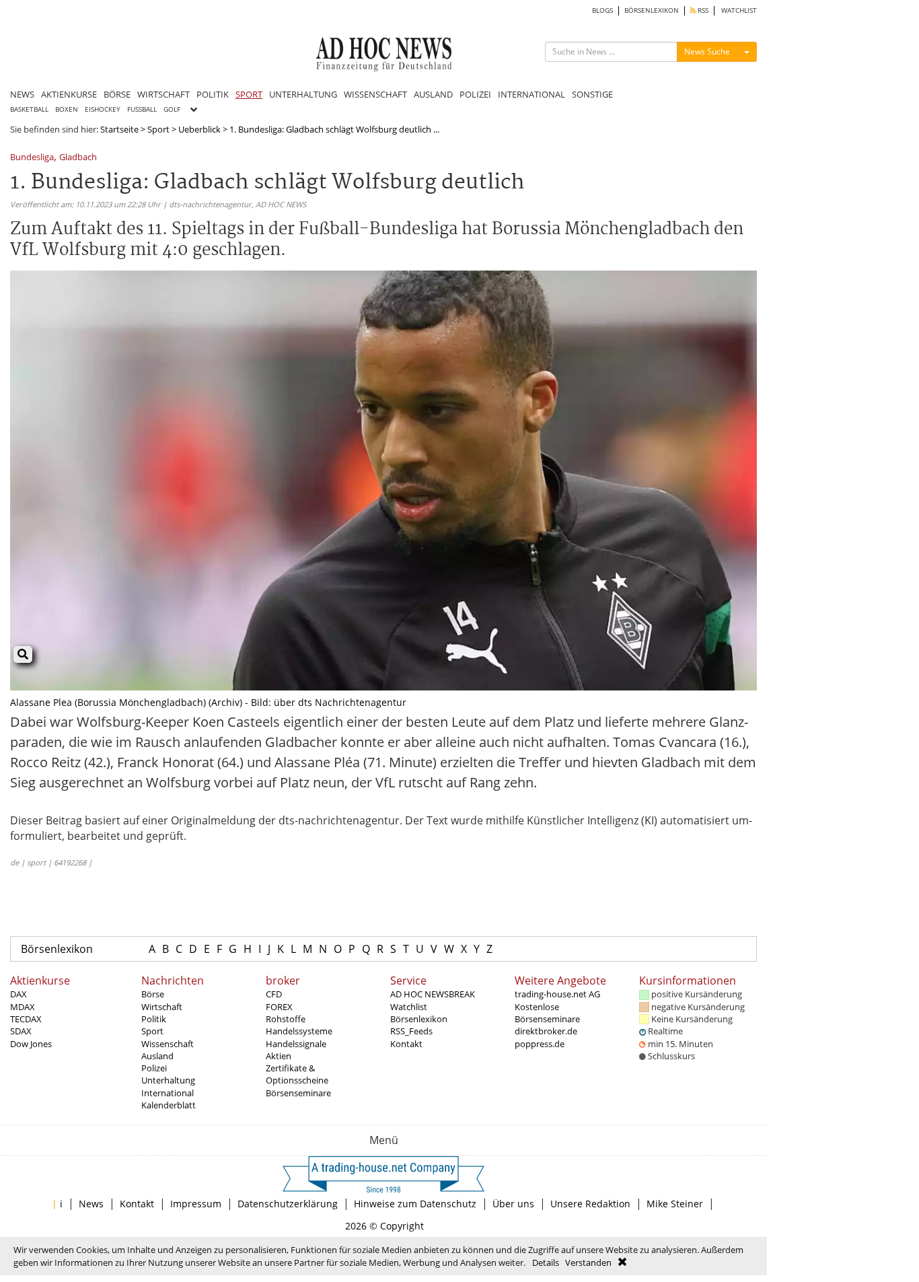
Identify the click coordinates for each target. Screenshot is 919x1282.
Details (545, 1262)
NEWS (22, 94)
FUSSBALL (142, 109)
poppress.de (539, 1044)
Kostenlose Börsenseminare (547, 1013)
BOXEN (66, 109)
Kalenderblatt (168, 1105)
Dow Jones (31, 1044)
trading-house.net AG (557, 994)
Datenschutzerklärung (287, 1203)
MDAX (22, 1007)
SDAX (21, 1031)
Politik (153, 1019)
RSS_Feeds (411, 1031)
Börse (152, 994)
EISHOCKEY (102, 109)
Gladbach (78, 158)
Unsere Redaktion (590, 1203)
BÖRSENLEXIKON (651, 10)
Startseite (119, 129)
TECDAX (26, 1019)
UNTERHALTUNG (303, 94)
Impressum (195, 1203)
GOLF (171, 109)
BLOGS (602, 10)
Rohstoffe (285, 1019)
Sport (158, 129)
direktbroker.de (546, 1031)
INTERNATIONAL (531, 94)
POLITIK (212, 94)
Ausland (157, 1056)
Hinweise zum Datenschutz (415, 1203)
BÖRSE (117, 94)
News (91, 1203)
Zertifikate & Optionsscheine (297, 1074)
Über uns (513, 1203)
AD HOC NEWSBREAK (432, 994)
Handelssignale (296, 1044)
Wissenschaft (167, 1044)
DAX (18, 994)
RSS (702, 10)
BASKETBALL (29, 109)
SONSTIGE (592, 94)
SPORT (248, 94)
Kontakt (406, 1044)
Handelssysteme (299, 1031)
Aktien (278, 1056)
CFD (274, 994)
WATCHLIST (739, 10)
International (167, 1093)
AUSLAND (433, 94)
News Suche (707, 51)
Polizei (154, 1068)
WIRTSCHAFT (163, 94)
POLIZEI (475, 94)
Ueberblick (199, 129)
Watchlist (408, 1007)
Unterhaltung (168, 1080)
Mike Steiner (675, 1203)
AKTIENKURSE (69, 94)
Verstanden (588, 1262)
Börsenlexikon (57, 948)
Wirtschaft (161, 1007)
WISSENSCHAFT (375, 94)
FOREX (279, 1007)
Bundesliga (32, 158)
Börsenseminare (298, 1093)
